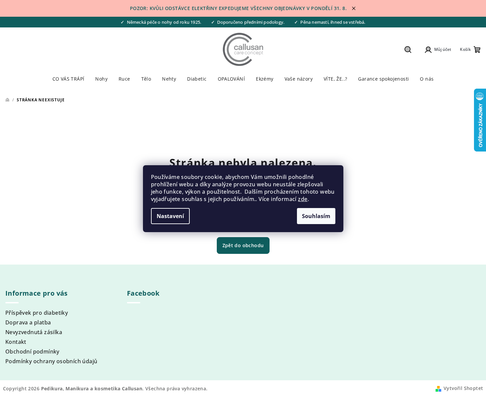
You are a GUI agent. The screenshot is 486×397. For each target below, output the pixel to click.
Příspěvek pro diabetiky (36, 312)
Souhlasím (316, 216)
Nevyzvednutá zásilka (33, 332)
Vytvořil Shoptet (463, 388)
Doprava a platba (28, 322)
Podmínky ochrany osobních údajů (51, 361)
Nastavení (170, 216)
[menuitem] (68, 79)
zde (302, 199)
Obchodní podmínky (32, 351)
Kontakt (15, 341)
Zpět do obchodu (243, 245)
